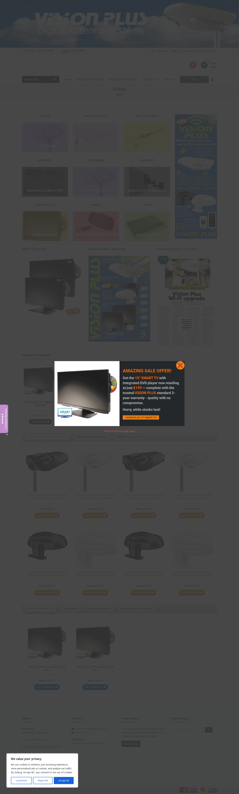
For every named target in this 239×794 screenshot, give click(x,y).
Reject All (43, 780)
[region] (42, 770)
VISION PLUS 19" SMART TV (140, 417)
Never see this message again (119, 431)
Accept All (64, 780)
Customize (21, 780)
